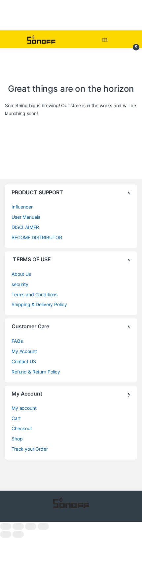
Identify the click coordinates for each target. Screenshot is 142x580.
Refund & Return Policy (36, 371)
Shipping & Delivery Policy (39, 304)
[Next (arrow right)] (18, 534)
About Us (21, 274)
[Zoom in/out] (5, 526)
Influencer (22, 206)
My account (24, 408)
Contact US (24, 361)
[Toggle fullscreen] (18, 526)
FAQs (17, 341)
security (20, 284)
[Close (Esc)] (43, 526)
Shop (17, 438)
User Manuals (26, 217)
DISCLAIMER (25, 227)
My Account (24, 351)
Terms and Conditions (34, 294)
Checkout (22, 428)
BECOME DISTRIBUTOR (37, 237)
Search (105, 39)
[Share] (30, 526)
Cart (16, 418)
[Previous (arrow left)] (5, 534)
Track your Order (30, 449)
